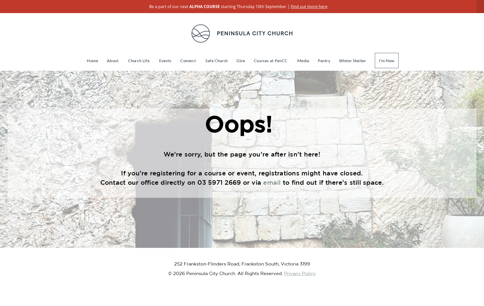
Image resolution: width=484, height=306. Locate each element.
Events (165, 60)
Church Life (139, 60)
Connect (188, 60)
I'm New (387, 60)
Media (303, 60)
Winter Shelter (352, 60)
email (273, 182)
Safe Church (216, 60)
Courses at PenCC (271, 60)
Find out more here (309, 6)
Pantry (324, 60)
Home (92, 60)
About (113, 60)
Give (240, 60)
